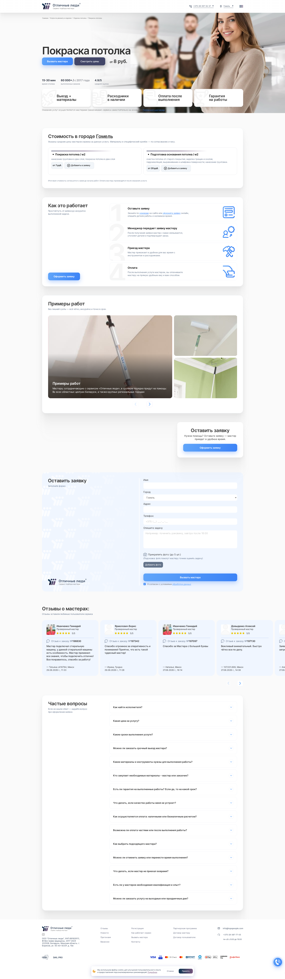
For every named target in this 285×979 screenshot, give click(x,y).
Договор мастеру (181, 933)
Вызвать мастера (57, 61)
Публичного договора (154, 110)
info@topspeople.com (233, 928)
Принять (186, 971)
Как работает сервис (141, 933)
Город (147, 491)
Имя (145, 479)
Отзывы (104, 928)
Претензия (105, 937)
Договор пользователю (184, 937)
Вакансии (104, 942)
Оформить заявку (64, 276)
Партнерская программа (185, 928)
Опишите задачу (153, 527)
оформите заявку (171, 213)
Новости (104, 933)
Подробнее (152, 972)
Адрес (147, 503)
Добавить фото (153, 564)
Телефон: (148, 515)
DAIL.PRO (58, 957)
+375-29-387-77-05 (232, 935)
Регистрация (137, 928)
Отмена (170, 971)
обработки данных (181, 584)
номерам (144, 213)
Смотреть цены (89, 61)
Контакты (135, 942)
